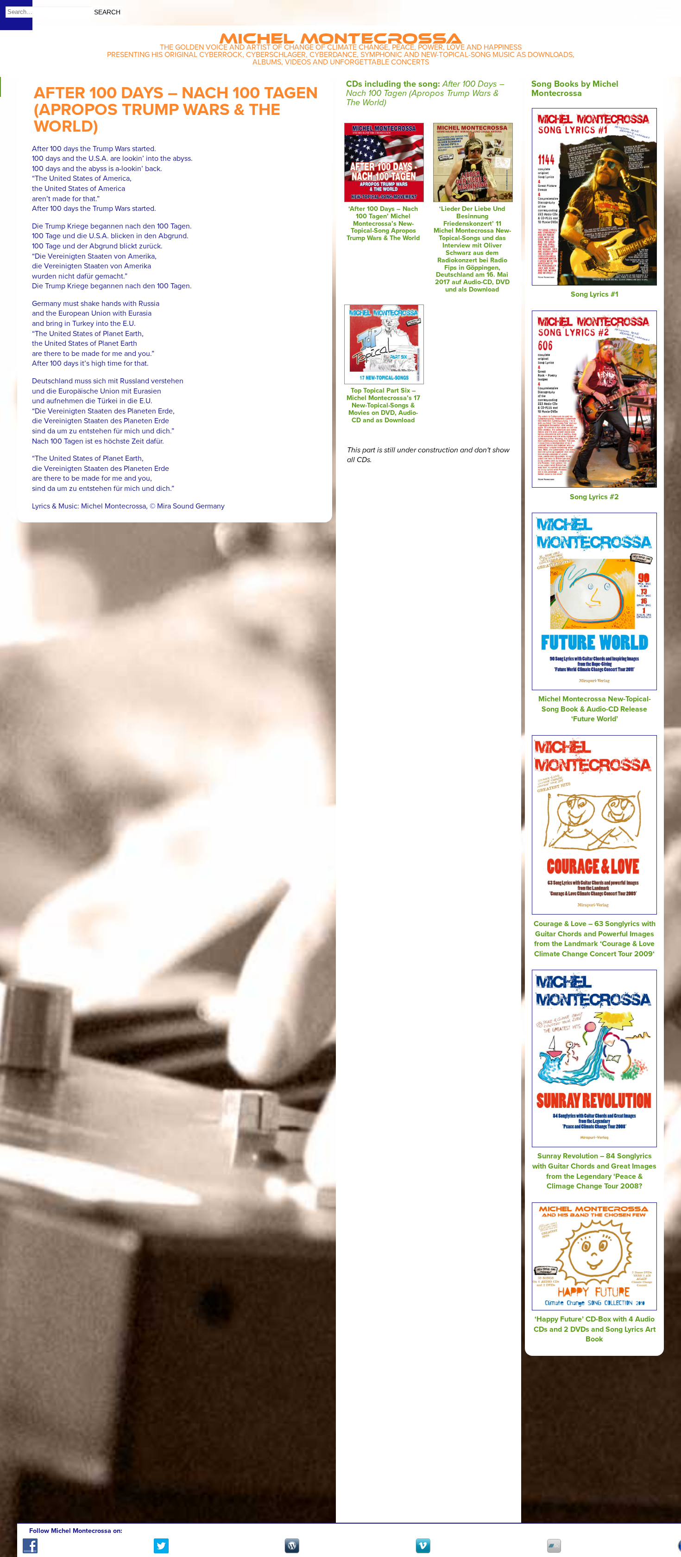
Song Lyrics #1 (594, 294)
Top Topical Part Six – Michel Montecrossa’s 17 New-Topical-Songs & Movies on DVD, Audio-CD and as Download (383, 405)
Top (663, 1523)
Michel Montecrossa (340, 35)
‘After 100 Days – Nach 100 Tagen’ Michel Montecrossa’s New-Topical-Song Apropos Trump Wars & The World (383, 223)
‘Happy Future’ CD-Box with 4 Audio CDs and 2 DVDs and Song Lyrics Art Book (595, 1329)
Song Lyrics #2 (594, 497)
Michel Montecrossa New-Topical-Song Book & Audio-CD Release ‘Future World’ (594, 709)
